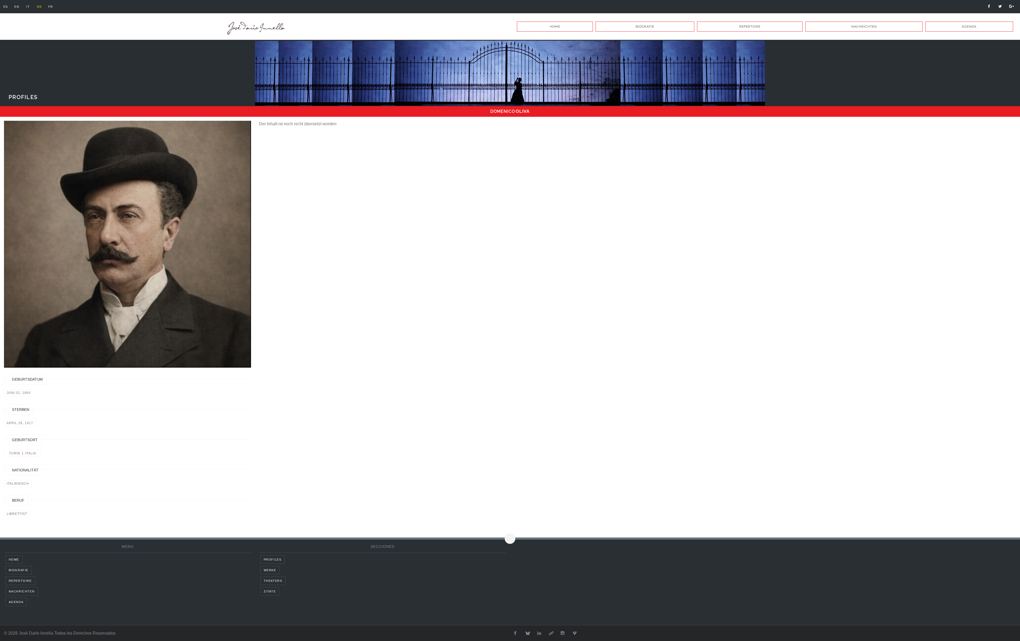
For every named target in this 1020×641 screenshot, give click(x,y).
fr (50, 6)
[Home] (255, 28)
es (5, 6)
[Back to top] (510, 538)
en (16, 6)
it (28, 6)
